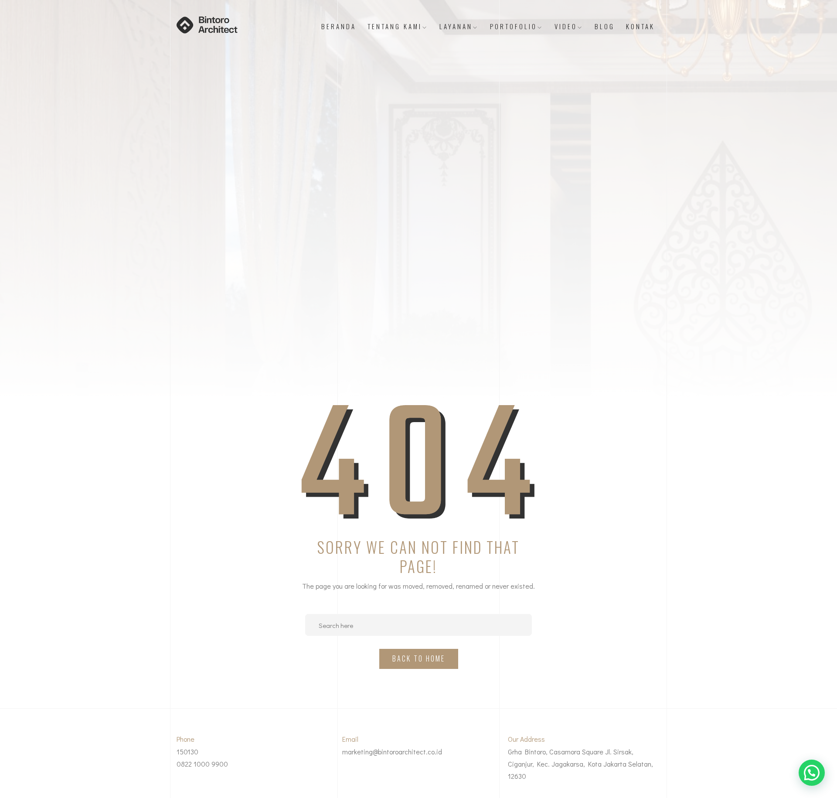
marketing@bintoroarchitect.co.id (392, 751)
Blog (605, 26)
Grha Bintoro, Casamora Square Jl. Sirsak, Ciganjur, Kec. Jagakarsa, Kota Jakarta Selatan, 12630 (580, 764)
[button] (812, 773)
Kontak (640, 26)
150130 (187, 751)
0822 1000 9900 (202, 763)
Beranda (338, 26)
